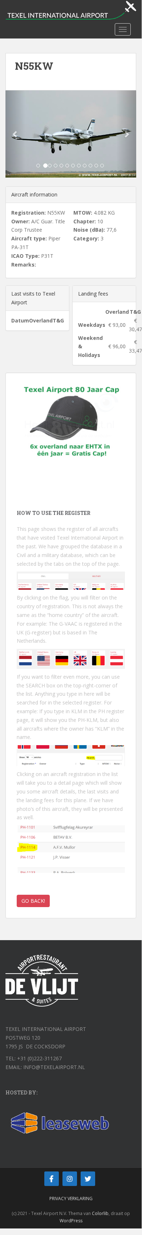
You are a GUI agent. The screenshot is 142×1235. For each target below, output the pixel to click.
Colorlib (100, 1213)
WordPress (71, 1221)
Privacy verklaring (71, 1198)
